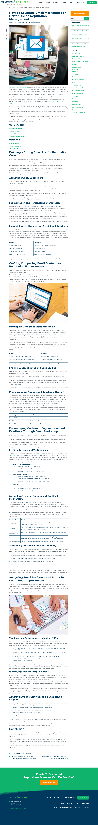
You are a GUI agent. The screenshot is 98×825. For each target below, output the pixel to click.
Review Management (77, 107)
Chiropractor (75, 74)
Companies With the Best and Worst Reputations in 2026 (80, 35)
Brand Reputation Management (80, 61)
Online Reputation (35, 22)
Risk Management (77, 110)
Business (55, 2)
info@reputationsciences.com (19, 808)
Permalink (18, 753)
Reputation (75, 101)
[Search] (86, 18)
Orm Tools (75, 96)
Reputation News (76, 104)
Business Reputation (77, 67)
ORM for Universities (77, 93)
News (73, 82)
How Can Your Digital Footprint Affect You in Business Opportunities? (80, 40)
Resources (63, 2)
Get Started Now (79, 13)
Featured (74, 77)
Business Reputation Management (77, 70)
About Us (69, 803)
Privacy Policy (85, 803)
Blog (71, 2)
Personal (48, 2)
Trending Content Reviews (79, 112)
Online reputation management (18, 87)
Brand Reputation (76, 59)
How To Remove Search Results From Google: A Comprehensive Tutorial (80, 27)
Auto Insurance (76, 53)
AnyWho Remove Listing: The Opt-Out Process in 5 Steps (80, 31)
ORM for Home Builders (78, 90)
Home (41, 2)
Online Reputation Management (80, 88)
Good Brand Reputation (78, 79)
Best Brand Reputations (78, 56)
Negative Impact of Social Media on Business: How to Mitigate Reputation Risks (79, 45)
